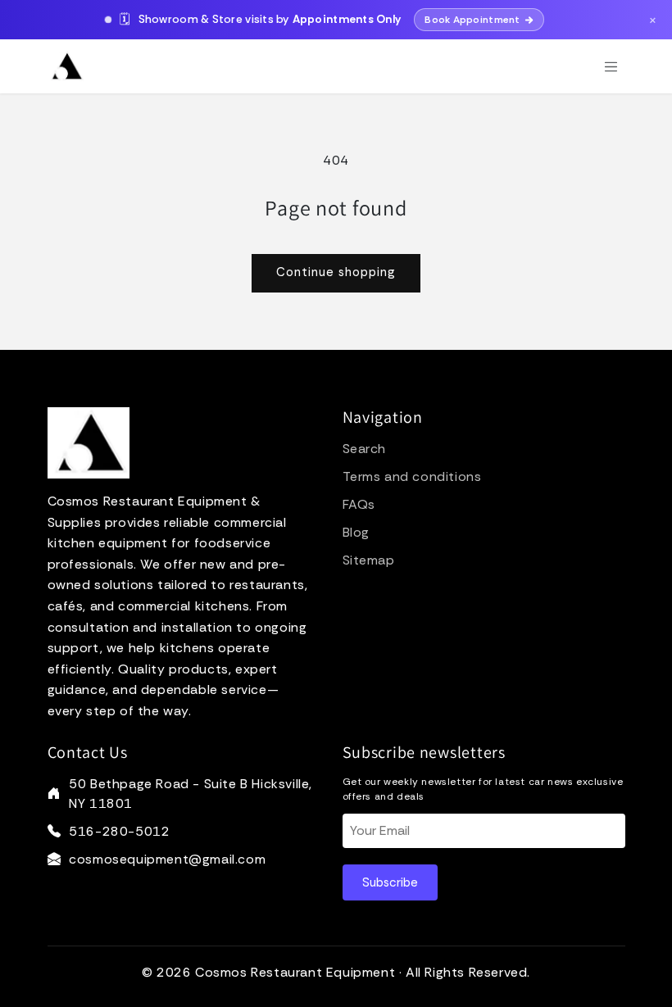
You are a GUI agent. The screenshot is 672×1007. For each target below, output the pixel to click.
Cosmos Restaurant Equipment (295, 972)
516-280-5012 (119, 831)
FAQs (359, 504)
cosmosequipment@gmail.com (167, 859)
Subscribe (390, 882)
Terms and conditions (412, 476)
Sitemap (369, 560)
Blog (356, 532)
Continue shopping (336, 272)
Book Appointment (472, 19)
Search (365, 448)
